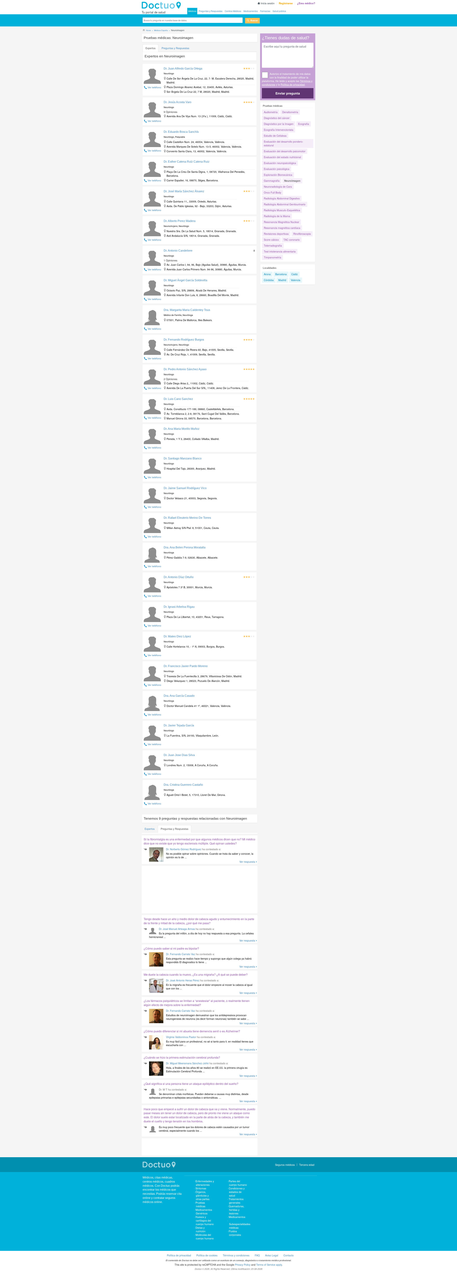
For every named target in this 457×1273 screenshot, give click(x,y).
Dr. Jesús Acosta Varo (177, 102)
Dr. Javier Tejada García (179, 725)
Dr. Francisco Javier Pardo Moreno (186, 666)
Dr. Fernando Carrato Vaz (180, 954)
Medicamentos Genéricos (203, 1211)
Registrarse (286, 3)
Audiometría (271, 112)
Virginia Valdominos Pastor (181, 1037)
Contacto (288, 1255)
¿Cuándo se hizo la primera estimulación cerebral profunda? (182, 1057)
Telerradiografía (273, 245)
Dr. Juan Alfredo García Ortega (183, 68)
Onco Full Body (272, 192)
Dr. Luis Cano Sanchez (178, 398)
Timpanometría (272, 257)
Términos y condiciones (236, 1255)
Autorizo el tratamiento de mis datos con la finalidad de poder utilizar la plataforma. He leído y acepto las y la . (287, 79)
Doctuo (162, 5)
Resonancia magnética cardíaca (282, 228)
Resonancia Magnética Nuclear (281, 222)
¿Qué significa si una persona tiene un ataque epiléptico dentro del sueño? (191, 1084)
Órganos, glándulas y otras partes (202, 1195)
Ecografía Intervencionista (278, 130)
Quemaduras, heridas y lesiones (236, 1209)
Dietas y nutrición (200, 1229)
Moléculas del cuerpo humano (204, 1236)
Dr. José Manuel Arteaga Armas (177, 929)
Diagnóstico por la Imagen (278, 124)
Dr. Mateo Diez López (177, 636)
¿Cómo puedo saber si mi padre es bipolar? (171, 948)
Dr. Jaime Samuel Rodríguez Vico (185, 488)
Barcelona (281, 274)
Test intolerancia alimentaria (280, 251)
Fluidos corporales (235, 1233)
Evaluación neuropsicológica (280, 163)
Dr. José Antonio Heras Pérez (182, 980)
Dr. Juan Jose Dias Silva (179, 755)
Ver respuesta (247, 861)
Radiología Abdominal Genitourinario (284, 204)
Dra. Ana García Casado (179, 695)
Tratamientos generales (236, 1200)
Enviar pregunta (287, 93)
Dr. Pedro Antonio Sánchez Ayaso (185, 369)
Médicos (192, 11)
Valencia (295, 280)
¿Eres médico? (306, 3)
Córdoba (269, 280)
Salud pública (279, 11)
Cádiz (294, 274)
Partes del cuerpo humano (238, 1183)
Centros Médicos (233, 11)
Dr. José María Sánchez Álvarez (184, 191)
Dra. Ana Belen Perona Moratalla (184, 547)
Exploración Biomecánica (278, 175)
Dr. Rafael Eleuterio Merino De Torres (187, 517)
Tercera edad (306, 1164)
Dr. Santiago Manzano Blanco (183, 458)
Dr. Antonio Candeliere (178, 250)
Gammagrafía (272, 180)
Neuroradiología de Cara (278, 186)
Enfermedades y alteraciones (204, 1183)
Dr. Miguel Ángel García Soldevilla (185, 280)
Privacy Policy (242, 1264)
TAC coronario (291, 239)
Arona (267, 274)
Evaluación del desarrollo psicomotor (284, 151)
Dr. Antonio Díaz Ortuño (179, 577)
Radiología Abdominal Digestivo (282, 198)
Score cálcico (271, 239)
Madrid (282, 280)
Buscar (254, 20)
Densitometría (290, 112)
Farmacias (265, 11)
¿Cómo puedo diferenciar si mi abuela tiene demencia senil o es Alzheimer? (192, 1031)
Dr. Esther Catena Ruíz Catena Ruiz (186, 161)
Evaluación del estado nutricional (282, 157)
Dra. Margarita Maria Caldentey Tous (187, 309)
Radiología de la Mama (277, 216)
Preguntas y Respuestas (210, 11)
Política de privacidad (293, 84)
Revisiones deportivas (276, 234)
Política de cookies (206, 1255)
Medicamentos (250, 11)
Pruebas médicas (200, 1204)
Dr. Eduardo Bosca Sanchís (181, 131)
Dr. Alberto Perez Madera (179, 220)
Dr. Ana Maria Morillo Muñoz (181, 428)
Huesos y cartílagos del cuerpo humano (204, 1220)
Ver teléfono (154, 87)
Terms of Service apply (269, 1264)
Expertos (150, 48)
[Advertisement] (169, 888)
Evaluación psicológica (276, 169)
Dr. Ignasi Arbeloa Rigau (179, 606)
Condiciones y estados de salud (237, 1192)
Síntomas (200, 1188)
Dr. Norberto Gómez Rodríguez (183, 849)
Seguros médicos (285, 1164)
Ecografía (303, 124)
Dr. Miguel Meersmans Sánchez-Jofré (187, 1063)
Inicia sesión (268, 3)
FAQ (257, 1255)
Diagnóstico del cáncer (277, 118)
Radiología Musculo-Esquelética (282, 210)
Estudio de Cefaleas (275, 135)
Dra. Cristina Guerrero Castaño (183, 784)
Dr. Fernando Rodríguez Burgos (184, 339)
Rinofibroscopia (302, 234)
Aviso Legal (271, 1255)
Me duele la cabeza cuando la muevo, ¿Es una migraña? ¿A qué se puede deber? (196, 974)
